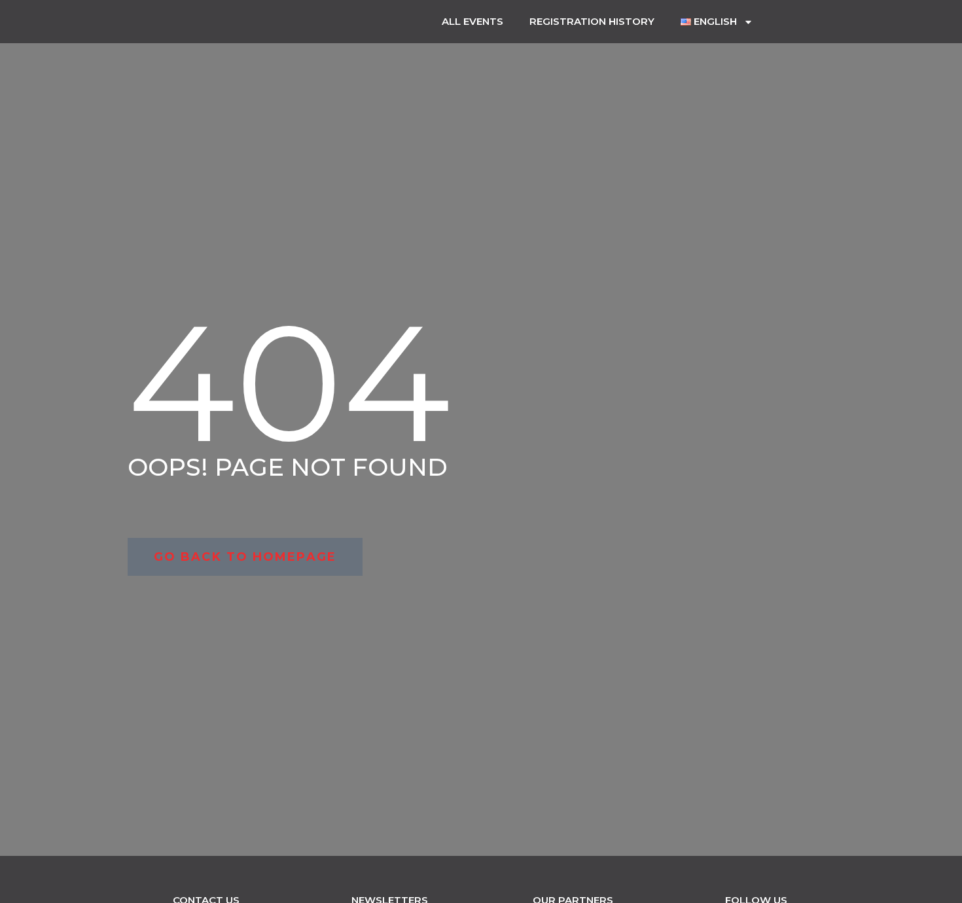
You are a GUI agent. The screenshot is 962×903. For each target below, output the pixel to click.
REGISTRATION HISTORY (591, 21)
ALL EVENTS (472, 21)
